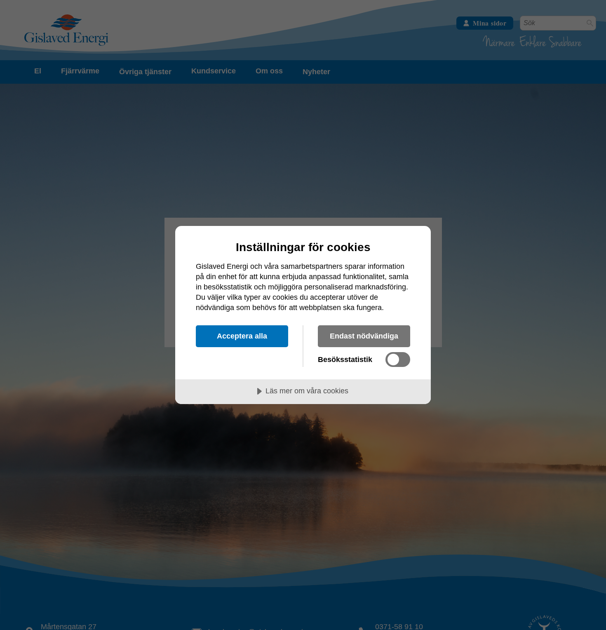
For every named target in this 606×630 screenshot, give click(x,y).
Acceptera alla (242, 336)
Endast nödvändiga (364, 336)
